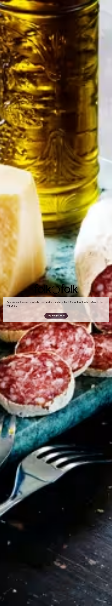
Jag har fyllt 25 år (56, 315)
